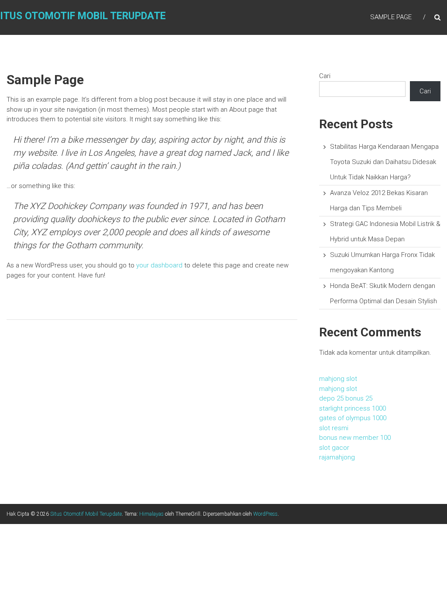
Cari (324, 76)
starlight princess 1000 (352, 408)
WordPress (265, 514)
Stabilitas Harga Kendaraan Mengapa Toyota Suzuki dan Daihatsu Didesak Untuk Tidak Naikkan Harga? (384, 162)
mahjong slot (338, 379)
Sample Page (391, 17)
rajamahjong (337, 457)
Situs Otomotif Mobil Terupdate (86, 514)
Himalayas (151, 514)
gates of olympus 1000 (352, 418)
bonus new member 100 (355, 438)
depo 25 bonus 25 (345, 398)
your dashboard (159, 265)
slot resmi (333, 428)
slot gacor (334, 448)
